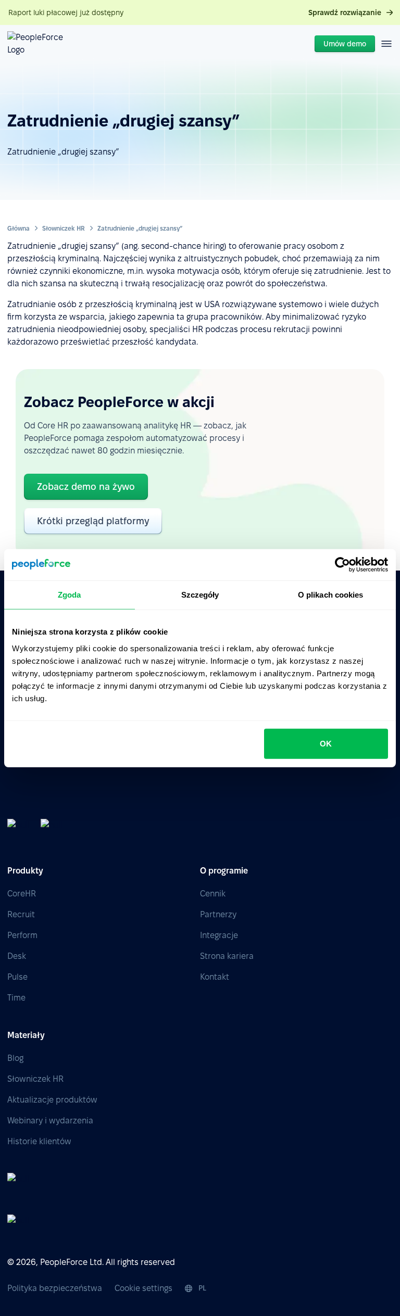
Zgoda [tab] (69, 594)
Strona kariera (227, 956)
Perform (22, 935)
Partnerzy (218, 914)
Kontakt (214, 976)
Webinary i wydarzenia (50, 1120)
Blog (15, 1058)
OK (326, 743)
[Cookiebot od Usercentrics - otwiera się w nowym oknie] (342, 565)
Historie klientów (39, 1141)
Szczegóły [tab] (200, 594)
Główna (18, 228)
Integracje (219, 935)
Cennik (213, 893)
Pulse (17, 976)
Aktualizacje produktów (52, 1099)
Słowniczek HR (63, 228)
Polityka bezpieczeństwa (54, 1288)
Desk (16, 956)
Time (16, 997)
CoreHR (21, 893)
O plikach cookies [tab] (331, 594)
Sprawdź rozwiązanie (344, 12)
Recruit (21, 914)
